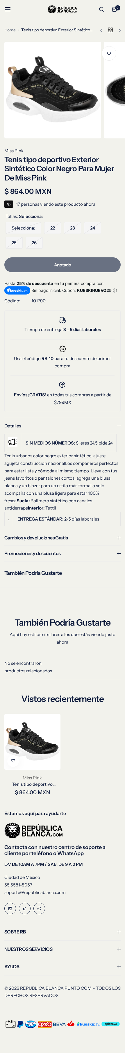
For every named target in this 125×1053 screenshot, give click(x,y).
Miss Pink (14, 150)
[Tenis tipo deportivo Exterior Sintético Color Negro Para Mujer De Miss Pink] (32, 742)
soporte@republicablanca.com (35, 892)
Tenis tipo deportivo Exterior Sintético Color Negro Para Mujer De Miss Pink (32, 784)
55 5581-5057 (18, 885)
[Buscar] (101, 9)
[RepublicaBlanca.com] (62, 9)
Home (10, 29)
